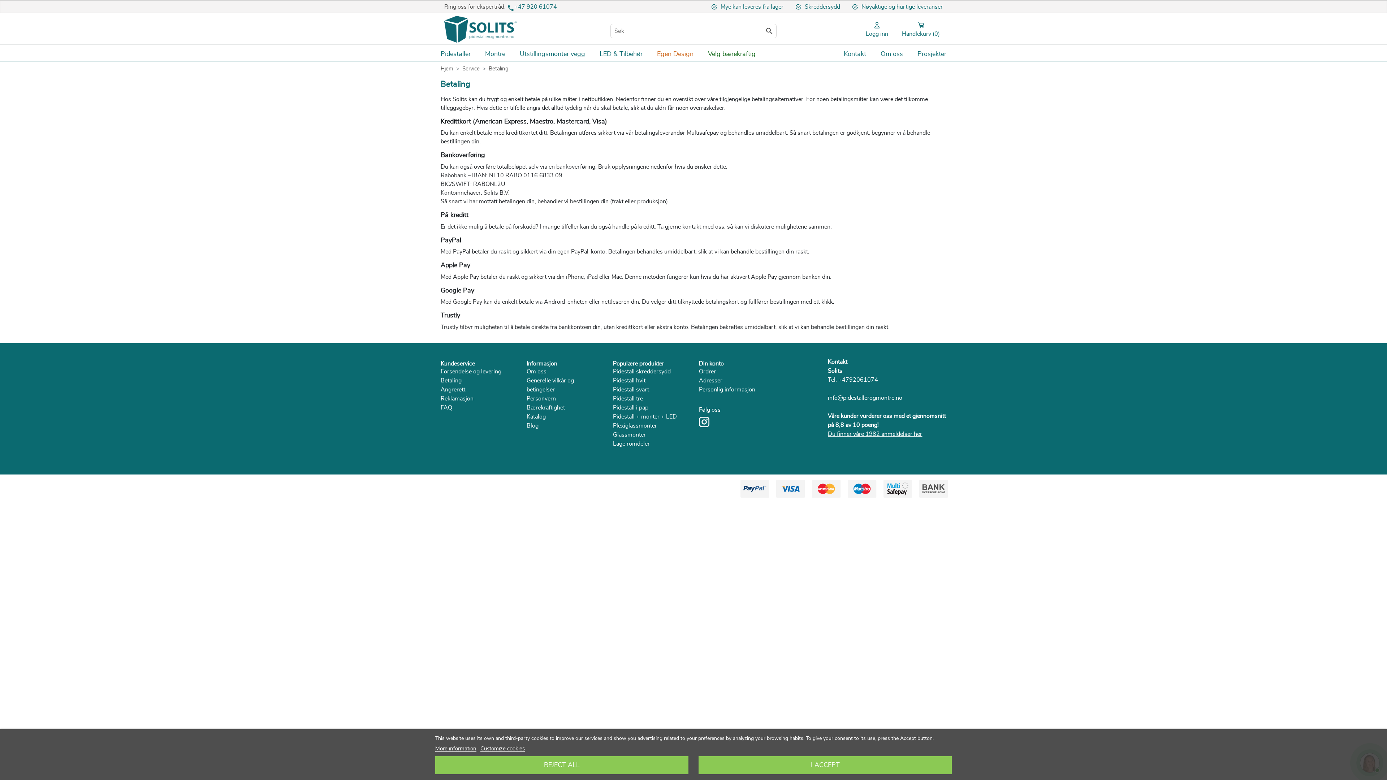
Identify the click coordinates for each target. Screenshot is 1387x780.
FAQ (446, 408)
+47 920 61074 (535, 7)
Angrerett (453, 390)
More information (455, 748)
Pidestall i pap (630, 408)
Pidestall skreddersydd (642, 371)
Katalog (536, 417)
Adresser (710, 381)
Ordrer (707, 371)
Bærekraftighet (546, 408)
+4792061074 (858, 380)
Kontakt (837, 362)
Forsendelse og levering (471, 371)
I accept (825, 765)
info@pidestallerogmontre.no (865, 398)
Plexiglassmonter (635, 426)
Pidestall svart (631, 390)
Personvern (541, 399)
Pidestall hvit (629, 381)
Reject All (562, 765)
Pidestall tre (628, 399)
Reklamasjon (457, 399)
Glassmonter (629, 435)
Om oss (536, 371)
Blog (533, 426)
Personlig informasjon (727, 390)
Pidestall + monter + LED (645, 417)
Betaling (451, 381)
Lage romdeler (631, 444)
